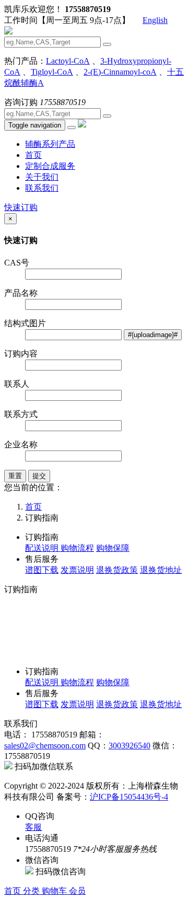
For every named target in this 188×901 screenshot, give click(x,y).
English (155, 20)
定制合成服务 (50, 165)
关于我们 (41, 176)
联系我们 (41, 187)
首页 (33, 155)
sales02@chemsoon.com (45, 745)
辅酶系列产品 (50, 144)
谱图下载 (41, 569)
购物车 (55, 890)
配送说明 (43, 548)
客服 (33, 827)
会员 (77, 890)
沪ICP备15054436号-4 (129, 796)
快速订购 (21, 207)
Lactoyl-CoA (68, 60)
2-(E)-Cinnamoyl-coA (120, 71)
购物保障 (113, 548)
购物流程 (77, 548)
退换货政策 (117, 569)
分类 (32, 890)
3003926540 (129, 745)
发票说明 (77, 569)
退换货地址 (161, 569)
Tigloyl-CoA (52, 71)
